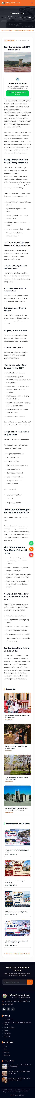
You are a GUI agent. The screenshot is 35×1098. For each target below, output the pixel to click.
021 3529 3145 (9, 1004)
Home (3, 17)
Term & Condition (9, 1027)
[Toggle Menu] (32, 3)
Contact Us (7, 1033)
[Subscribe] (30, 982)
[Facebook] (4, 1009)
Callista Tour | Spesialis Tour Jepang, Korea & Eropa (17, 1023)
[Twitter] (13, 1009)
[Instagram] (8, 1009)
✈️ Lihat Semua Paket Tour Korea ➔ (17, 93)
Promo (6, 1046)
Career (6, 1030)
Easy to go (7, 1055)
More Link (7, 1036)
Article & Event (10, 17)
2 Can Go (6, 1052)
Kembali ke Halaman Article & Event (18, 954)
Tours (5, 1049)
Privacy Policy (8, 1019)
